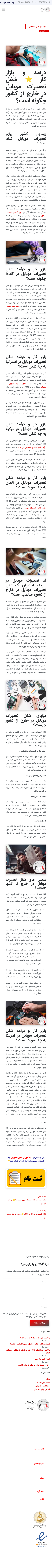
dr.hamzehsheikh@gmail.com (31, 1487)
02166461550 (38, 1473)
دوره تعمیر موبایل (13, 306)
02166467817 (24, 1473)
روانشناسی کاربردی (42, 1385)
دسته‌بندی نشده (43, 1382)
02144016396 (38, 1459)
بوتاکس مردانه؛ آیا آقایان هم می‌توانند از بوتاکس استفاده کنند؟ (28, 1351)
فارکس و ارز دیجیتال (42, 1389)
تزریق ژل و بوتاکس (42, 1358)
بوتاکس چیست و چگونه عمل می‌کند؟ (35, 1337)
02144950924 (11, 1455)
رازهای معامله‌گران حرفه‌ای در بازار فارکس (34, 1365)
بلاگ (48, 1379)
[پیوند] (45, 9)
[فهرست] (3, 10)
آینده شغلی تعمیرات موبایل (35, 507)
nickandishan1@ (37, 1494)
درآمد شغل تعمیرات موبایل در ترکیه (32, 447)
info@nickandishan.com (33, 1481)
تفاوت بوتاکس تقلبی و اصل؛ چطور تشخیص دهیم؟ (30, 1343)
